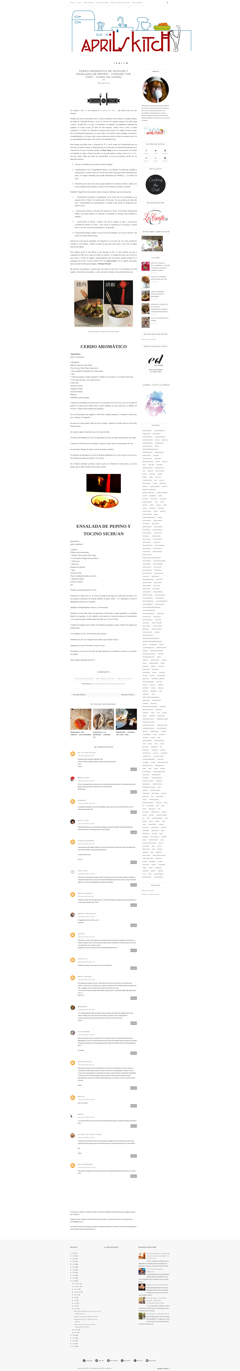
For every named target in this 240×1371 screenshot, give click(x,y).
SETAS (153, 849)
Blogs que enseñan (155, 486)
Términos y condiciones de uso (151, 894)
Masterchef (146, 777)
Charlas (145, 508)
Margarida (82, 1006)
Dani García (161, 666)
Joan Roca (162, 750)
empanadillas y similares (158, 678)
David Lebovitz (146, 672)
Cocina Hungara (158, 573)
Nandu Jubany (160, 796)
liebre (144, 768)
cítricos (156, 514)
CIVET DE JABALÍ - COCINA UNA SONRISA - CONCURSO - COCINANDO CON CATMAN (156, 1300)
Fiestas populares (156, 700)
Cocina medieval (160, 598)
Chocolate (162, 511)
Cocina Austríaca (147, 533)
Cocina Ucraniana (157, 626)
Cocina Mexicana (159, 604)
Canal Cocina (153, 498)
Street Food (158, 858)
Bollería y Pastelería (162, 492)
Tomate (144, 867)
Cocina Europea (147, 564)
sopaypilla (82, 959)
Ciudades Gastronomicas (149, 517)
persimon (164, 812)
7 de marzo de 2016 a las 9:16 (86, 1064)
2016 (73, 1281)
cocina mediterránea (161, 601)
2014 (73, 1338)
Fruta (158, 712)
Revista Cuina (146, 833)
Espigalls (153, 688)
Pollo (166, 818)
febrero (76, 1330)
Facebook (146, 153)
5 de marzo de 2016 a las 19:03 (86, 874)
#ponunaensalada (147, 446)
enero (75, 1332)
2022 (73, 1264)
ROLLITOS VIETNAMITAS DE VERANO (159, 319)
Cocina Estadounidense (159, 560)
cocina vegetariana (157, 629)
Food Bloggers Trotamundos (150, 706)
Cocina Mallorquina (160, 595)
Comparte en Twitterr (107, 678)
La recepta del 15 (147, 756)
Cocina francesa (147, 567)
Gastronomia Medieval (148, 728)
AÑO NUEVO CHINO (159, 467)
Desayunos (162, 672)
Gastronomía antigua (148, 719)
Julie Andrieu (164, 753)
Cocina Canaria (146, 539)
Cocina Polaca (157, 616)
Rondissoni (145, 836)
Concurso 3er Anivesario (156, 650)
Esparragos (145, 688)
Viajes (144, 874)
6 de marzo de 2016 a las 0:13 (86, 896)
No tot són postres (87, 753)
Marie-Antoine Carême (159, 771)
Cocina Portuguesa (147, 619)
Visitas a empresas (158, 874)
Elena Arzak (146, 678)
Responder (133, 769)
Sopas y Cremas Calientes (159, 855)
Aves (155, 480)
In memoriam (154, 746)
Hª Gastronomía (147, 734)
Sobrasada (145, 852)
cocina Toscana (146, 626)
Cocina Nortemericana (148, 613)
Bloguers (164, 486)
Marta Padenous (85, 893)
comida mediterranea (148, 647)
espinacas (160, 688)
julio (75, 1297)
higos (144, 743)
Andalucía (165, 461)
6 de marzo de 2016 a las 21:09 (86, 1034)
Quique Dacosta (152, 824)
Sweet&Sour (152, 861)
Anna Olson (159, 464)
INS (161, 746)
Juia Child (155, 753)
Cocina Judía (157, 585)
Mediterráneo (146, 784)
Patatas (144, 808)
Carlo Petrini (163, 498)
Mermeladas (146, 793)
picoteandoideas (85, 1164)
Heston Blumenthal (159, 740)
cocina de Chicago (157, 551)
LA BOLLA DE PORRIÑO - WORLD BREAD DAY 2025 (159, 278)
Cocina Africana (147, 520)
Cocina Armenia (158, 526)
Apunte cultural (159, 470)
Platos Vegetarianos (157, 818)
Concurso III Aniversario (149, 653)
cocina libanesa (147, 591)
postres (144, 821)
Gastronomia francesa (148, 725)
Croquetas (145, 666)
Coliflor (161, 644)
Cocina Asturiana (157, 529)
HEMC (159, 737)
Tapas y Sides (146, 864)
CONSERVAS (145, 660)
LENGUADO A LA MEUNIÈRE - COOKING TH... (102, 734)
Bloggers (145, 486)
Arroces (145, 477)
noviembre (77, 1286)
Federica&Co (146, 694)
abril (75, 1306)
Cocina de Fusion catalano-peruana (152, 557)
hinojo (150, 743)
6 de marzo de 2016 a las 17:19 (86, 962)
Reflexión (163, 827)
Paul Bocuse (146, 812)
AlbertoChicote (147, 455)
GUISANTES (163, 731)
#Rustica (157, 446)
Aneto (144, 464)
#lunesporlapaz (159, 443)
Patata (162, 805)
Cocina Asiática (146, 529)
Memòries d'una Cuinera (149, 787)
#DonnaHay (165, 439)
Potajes (151, 821)
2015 (73, 1335)
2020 (73, 1270)
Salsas (162, 839)
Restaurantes (155, 830)
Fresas (152, 712)
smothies (159, 849)
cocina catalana (147, 542)
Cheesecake (152, 508)
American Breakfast (148, 461)
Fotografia (158, 709)
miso (152, 796)
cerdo (164, 505)
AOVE (144, 470)
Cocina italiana (158, 582)
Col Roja (145, 644)
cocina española (147, 560)
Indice (79, 2)
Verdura (153, 870)
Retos (162, 830)
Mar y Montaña (147, 771)
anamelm (82, 800)
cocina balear (157, 533)
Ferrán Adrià (146, 700)
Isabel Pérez (146, 750)
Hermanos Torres (147, 740)
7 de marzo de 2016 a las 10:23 (86, 1099)
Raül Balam (146, 827)
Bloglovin (165, 161)
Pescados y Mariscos (161, 815)
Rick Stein (154, 833)
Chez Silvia (82, 871)
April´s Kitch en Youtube (149, 339)
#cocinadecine (156, 433)
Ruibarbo (163, 836)
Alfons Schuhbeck (147, 458)
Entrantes (160, 684)
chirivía (155, 511)
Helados (153, 737)
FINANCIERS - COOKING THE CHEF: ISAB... (125, 733)
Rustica (144, 839)
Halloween (162, 734)
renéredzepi (146, 830)
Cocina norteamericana (149, 610)
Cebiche (152, 505)
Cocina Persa (160, 613)
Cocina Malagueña (147, 595)
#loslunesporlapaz (147, 443)
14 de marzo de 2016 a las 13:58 (86, 1167)
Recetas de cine (155, 827)
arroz (151, 477)
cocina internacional (148, 579)
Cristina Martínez (153, 663)
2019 (73, 1272)
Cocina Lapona (146, 588)
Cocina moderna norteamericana (151, 607)
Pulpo (163, 821)
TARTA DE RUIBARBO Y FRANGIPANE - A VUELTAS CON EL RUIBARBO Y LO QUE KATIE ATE (158, 1256)
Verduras (160, 870)
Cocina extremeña (158, 564)
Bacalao (161, 480)
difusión (152, 675)
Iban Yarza (145, 746)
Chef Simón (161, 508)
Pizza (148, 818)
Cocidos (160, 517)
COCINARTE (157, 632)
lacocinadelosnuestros (149, 759)
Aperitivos (150, 470)
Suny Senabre (84, 1032)
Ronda (161, 833)
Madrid (156, 768)
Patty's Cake (83, 820)
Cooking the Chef (107, 110)
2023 (73, 1261)
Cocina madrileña (158, 591)
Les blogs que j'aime (163, 762)
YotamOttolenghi (158, 877)
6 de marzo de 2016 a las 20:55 (86, 1009)
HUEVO (155, 743)
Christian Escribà (147, 514)
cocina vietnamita (147, 632)
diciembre (77, 1283)
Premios (157, 821)
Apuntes (145, 474)
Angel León (151, 464)
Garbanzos (152, 715)
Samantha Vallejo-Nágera (149, 843)
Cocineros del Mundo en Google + (151, 638)
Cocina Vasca (146, 629)
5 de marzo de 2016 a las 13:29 (86, 803)
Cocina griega (157, 570)
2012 (73, 1343)
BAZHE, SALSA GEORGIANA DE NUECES (86, 1316)
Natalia (81, 1096)
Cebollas (158, 505)
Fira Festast (153, 703)
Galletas (164, 712)
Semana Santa (146, 849)
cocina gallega (157, 567)
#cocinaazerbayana (159, 430)
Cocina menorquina (148, 604)
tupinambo (145, 870)
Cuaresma (153, 666)
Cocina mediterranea (148, 601)
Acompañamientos (147, 452)
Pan (143, 805)
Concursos (160, 653)
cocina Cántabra (157, 539)
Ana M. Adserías (85, 976)
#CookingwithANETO (148, 439)
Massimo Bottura (156, 774)
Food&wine (163, 706)
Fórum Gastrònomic (148, 709)
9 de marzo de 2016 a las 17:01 (86, 1137)
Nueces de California (148, 802)
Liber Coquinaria (159, 765)
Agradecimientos (159, 452)
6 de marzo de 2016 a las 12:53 (86, 916)
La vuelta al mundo (159, 756)
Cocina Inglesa (155, 576)
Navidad (145, 799)
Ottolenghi (159, 802)
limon (149, 768)
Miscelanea (145, 796)
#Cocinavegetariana (160, 436)
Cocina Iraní (159, 579)
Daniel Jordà (146, 669)
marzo (75, 1308)
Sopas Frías (158, 852)
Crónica (163, 663)
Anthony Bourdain (148, 467)
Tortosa (151, 867)
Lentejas (153, 762)
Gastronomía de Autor (148, 722)
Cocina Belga (146, 536)
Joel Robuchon (146, 753)
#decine (157, 439)
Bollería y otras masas (148, 492)
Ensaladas (152, 684)
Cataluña (145, 505)
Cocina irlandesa (147, 582)
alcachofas (156, 455)
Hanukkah (145, 737)
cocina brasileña (156, 536)
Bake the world (147, 483)
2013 (73, 1341)
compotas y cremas (161, 647)
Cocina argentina (147, 526)
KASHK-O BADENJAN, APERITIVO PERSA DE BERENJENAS (157, 294)
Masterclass (159, 781)
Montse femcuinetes (87, 913)
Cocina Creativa (157, 548)
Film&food (145, 703)
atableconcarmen (86, 841)
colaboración (153, 644)
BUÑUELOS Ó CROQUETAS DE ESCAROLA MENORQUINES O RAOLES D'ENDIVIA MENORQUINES (159, 308)
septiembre (77, 1292)
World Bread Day (147, 877)
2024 (73, 1258)
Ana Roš (158, 461)
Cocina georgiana (147, 570)
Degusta (154, 672)
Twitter (156, 153)
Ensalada (145, 684)
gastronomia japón (162, 725)
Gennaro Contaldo (161, 728)
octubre (76, 1289)
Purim (144, 824)
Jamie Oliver (154, 750)
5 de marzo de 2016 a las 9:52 (86, 755)
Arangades (152, 474)
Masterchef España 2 (156, 777)
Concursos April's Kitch (148, 657)
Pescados (151, 815)
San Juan (161, 843)
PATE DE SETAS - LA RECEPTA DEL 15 (157, 1314)
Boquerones (153, 495)
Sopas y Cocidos (146, 855)
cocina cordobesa (159, 545)
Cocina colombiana (148, 545)
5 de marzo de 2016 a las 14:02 (86, 823)
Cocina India (146, 576)
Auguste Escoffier (147, 480)
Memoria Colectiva (157, 784)
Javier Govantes (85, 1061)
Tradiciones (158, 867)
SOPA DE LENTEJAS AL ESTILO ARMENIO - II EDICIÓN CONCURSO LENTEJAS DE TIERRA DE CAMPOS (160, 266)
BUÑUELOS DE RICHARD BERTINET (157, 1285)
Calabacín (145, 498)
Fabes (160, 691)
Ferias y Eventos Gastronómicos (151, 697)
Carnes (93, 683)
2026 (73, 1253)
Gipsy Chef (145, 731)
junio (75, 1300)
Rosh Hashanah (155, 836)
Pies (143, 818)
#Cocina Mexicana (147, 430)
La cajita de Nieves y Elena (90, 1134)
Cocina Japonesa (147, 585)
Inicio (72, 2)
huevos (162, 743)
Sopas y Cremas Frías (148, 858)
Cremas (144, 663)
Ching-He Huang (87, 122)
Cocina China (110, 683)
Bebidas (155, 483)
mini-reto (163, 793)
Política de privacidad (148, 890)
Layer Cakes (160, 759)
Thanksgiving (161, 864)
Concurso (145, 650)
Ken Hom (132, 153)
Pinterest (146, 161)
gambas (145, 715)
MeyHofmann (155, 793)
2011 (73, 1346)
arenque (160, 474)
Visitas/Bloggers (102, 2)
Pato (159, 808)
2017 (73, 1278)
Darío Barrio (155, 669)
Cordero (164, 660)
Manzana (162, 768)
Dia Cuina (145, 675)
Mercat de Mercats (155, 790)
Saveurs (159, 846)
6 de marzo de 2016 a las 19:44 (86, 979)
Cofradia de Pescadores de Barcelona (152, 641)
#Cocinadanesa (146, 433)
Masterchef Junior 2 (148, 781)
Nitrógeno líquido (154, 799)
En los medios (137, 2)
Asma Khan (158, 477)
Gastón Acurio (161, 715)
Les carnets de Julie (148, 765)
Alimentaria (158, 458)
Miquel (81, 1114)
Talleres (160, 861)
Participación (150, 805)
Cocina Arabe (146, 523)
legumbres (145, 762)
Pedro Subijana (155, 812)
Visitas (149, 874)
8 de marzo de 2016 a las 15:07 (86, 1117)
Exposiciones (153, 691)
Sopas (152, 852)
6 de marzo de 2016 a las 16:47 (86, 937)
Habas (154, 734)
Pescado (145, 815)
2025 (73, 1256)
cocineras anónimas (148, 635)
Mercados (145, 790)
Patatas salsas (152, 808)
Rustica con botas (153, 839)
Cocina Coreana (147, 548)
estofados (145, 691)
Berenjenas (163, 483)
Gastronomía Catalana (162, 719)
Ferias (153, 694)
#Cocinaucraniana (147, 436)
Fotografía (145, 712)
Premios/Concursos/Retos (120, 2)
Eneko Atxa (159, 681)
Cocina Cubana (146, 551)
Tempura (153, 864)
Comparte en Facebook (85, 678)
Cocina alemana (158, 520)
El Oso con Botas (161, 675)
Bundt (160, 495)
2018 (73, 1275)
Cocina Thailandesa (157, 622)
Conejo (159, 657)
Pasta (157, 805)
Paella (165, 802)
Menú (159, 787)
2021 (73, 1267)
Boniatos (145, 495)
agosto (76, 1294)
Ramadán (161, 824)
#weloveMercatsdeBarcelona (150, 449)
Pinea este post (126, 678)
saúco (153, 846)
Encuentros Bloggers (148, 681)
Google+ (156, 161)
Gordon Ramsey (154, 731)
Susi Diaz (145, 861)
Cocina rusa (158, 619)
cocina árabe (155, 523)
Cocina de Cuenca (147, 554)
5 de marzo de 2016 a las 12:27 (86, 781)
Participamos (88, 2)
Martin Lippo (146, 774)
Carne (156, 501)
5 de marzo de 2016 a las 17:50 (86, 844)
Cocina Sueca (146, 622)
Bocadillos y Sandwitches (149, 489)
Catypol (81, 934)
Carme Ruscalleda (147, 501)
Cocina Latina (156, 588)
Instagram (165, 153)
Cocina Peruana (147, 616)
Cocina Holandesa (147, 573)
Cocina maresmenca (148, 598)
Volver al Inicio (162, 1368)
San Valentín (146, 846)
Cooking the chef (119, 683)
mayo (75, 1303)
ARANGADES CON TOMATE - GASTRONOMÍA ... (80, 734)
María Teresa (83, 778)
